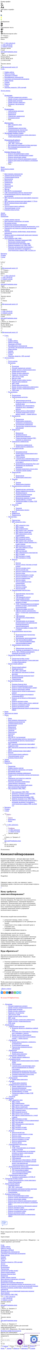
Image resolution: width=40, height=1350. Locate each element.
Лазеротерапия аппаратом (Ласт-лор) (23, 1071)
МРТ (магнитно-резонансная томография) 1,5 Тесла (20, 201)
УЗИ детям (11, 1023)
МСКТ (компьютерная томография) (15, 203)
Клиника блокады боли (11, 210)
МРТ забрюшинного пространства (23, 1124)
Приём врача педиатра (15, 1009)
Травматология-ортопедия (12, 175)
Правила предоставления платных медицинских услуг (21, 226)
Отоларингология (14, 1059)
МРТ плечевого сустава (19, 1129)
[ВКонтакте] (2, 41)
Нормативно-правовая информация (15, 225)
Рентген (7, 204)
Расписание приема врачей (16, 242)
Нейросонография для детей (21, 1156)
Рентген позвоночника (19, 1141)
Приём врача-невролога (19, 1054)
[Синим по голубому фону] (1, 16)
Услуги (3, 1264)
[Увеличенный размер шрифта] (2, 8)
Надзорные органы (10, 223)
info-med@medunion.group (9, 52)
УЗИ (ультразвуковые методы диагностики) (18, 192)
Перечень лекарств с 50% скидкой (15, 87)
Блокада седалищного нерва (17, 1211)
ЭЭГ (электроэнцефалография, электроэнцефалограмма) (21, 1172)
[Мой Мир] (7, 992)
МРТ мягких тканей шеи (20, 1107)
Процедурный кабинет (12, 1183)
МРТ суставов (16, 1125)
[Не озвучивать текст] (2, 32)
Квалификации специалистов (13, 77)
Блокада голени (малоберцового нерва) (20, 1197)
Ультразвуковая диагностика (18, 1144)
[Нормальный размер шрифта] (2, 5)
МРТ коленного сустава (19, 1119)
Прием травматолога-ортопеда (21, 1086)
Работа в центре (9, 74)
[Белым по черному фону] (1, 13)
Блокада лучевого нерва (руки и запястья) (21, 1209)
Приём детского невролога (16, 1011)
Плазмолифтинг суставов (20, 1091)
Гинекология (8, 182)
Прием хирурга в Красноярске (21, 1035)
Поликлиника (9, 1025)
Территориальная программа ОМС (19, 243)
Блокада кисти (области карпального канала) (22, 1201)
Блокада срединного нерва (16, 1213)
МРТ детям (11, 1018)
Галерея (6, 82)
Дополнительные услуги (12, 208)
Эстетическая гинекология (20, 1045)
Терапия (11, 1081)
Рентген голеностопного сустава (22, 1134)
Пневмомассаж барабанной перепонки (24, 1072)
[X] (10, 992)
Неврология (8, 180)
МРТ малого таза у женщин (20, 1105)
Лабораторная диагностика (17, 1175)
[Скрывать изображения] (2, 26)
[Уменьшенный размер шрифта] (2, 3)
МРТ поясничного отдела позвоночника (25, 1108)
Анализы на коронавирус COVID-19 (23, 1177)
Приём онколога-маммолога (21, 1057)
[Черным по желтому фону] (1, 18)
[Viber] (12, 992)
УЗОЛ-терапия (16, 1064)
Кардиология (8, 179)
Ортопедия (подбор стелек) (14, 1178)
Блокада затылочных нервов (17, 1199)
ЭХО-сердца (16, 1146)
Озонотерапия (12, 1192)
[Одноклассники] (8, 41)
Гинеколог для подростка (16, 1013)
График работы (9, 72)
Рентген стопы (16, 1136)
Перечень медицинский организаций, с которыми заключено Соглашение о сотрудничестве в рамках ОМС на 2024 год (22, 248)
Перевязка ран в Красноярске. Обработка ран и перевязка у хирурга (25, 1032)
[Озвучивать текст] (2, 29)
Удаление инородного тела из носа (23, 1074)
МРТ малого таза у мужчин (20, 1113)
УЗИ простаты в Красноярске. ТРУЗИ (24, 1160)
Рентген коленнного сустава (21, 1137)
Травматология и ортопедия (18, 1084)
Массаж (6, 189)
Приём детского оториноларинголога (20, 1007)
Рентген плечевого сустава (20, 1139)
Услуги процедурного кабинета (14, 206)
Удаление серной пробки (20, 1076)
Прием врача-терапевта (19, 1083)
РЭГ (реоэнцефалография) (20, 1170)
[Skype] (17, 992)
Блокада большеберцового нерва (18, 1195)
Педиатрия (8, 1004)
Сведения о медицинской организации (16, 79)
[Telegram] (5, 41)
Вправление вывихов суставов (21, 1089)
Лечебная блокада (17, 1052)
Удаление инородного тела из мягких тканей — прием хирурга (24, 1037)
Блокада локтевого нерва (16, 1207)
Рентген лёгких (17, 1142)
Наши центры (8, 80)
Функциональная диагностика (18, 1166)
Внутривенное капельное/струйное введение (22, 1189)
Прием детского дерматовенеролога (19, 1021)
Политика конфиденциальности (11, 1331)
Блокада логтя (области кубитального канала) (22, 1206)
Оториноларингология (11, 177)
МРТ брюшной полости (19, 1112)
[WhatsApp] (15, 992)
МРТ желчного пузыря (19, 1127)
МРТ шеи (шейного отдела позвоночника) (25, 1120)
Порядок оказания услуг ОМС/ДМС (19, 245)
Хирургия (7, 187)
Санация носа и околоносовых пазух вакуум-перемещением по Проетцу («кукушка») (23, 1067)
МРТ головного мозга (19, 1110)
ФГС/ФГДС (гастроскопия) (13, 191)
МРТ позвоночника (18, 1103)
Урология (7, 184)
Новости (7, 84)
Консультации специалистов (13, 174)
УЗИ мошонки (16, 1158)
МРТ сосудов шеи (17, 1122)
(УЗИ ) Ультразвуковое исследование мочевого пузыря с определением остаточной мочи (23, 1152)
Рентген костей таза (18, 1132)
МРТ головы (16, 1101)
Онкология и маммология (17, 1055)
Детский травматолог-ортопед (17, 1006)
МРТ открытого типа (16, 1100)
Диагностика (9, 1098)
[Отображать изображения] (2, 23)
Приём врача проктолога (20, 1079)
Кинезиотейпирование (19, 1088)
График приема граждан (12, 219)
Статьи (6, 86)
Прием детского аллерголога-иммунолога (21, 1019)
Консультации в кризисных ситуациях (16, 221)
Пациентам (4, 1276)
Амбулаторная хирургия (16, 1026)
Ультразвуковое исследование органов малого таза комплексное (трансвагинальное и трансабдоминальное (25, 1163)
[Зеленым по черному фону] (1, 20)
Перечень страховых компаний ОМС (20, 240)
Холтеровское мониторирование (22, 1168)
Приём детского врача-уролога (18, 1016)
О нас (2, 1245)
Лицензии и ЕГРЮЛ (10, 75)
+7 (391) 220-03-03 (9, 43)
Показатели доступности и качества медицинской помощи (19, 1286)
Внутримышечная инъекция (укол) (19, 1190)
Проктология (8, 186)
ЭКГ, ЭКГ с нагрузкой (15, 1187)
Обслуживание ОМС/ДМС (13, 238)
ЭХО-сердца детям (14, 1014)
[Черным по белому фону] (1, 11)
